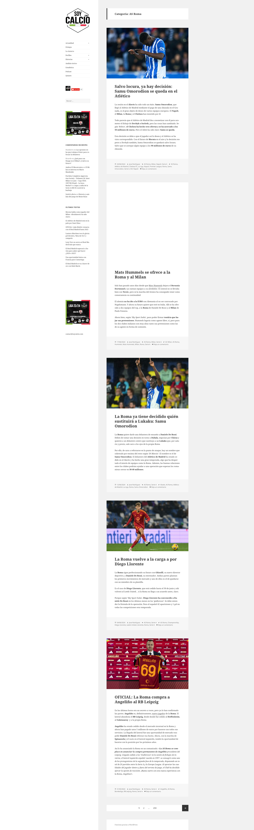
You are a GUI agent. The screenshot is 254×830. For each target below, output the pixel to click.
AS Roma (147, 164)
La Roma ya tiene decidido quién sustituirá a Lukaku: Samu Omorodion (146, 421)
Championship (173, 622)
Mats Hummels (155, 285)
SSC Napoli (134, 169)
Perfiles (68, 55)
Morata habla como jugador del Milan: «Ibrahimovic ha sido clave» (77, 214)
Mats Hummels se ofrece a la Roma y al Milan (142, 274)
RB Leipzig (127, 791)
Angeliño (163, 789)
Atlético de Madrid (121, 166)
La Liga (140, 166)
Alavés (162, 485)
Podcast (68, 71)
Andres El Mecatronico (74, 167)
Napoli (158, 164)
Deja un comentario (149, 169)
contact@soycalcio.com (74, 334)
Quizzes (68, 76)
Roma (164, 166)
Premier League (156, 166)
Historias (69, 59)
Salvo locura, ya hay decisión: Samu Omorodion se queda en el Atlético (146, 91)
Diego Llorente (120, 625)
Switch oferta (71, 194)
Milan (153, 164)
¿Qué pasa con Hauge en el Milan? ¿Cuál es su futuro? (77, 160)
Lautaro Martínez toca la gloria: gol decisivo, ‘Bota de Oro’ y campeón (78, 235)
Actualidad (70, 43)
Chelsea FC (133, 166)
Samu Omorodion (141, 487)
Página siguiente (185, 808)
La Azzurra (70, 51)
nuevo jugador (158, 713)
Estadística (70, 67)
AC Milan (168, 342)
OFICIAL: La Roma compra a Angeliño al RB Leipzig (142, 699)
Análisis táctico (71, 63)
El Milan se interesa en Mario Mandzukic (78, 169)
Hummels (118, 344)
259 (155, 808)
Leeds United (131, 625)
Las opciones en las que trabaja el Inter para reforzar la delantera (77, 152)
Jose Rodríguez (134, 164)
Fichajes (69, 47)
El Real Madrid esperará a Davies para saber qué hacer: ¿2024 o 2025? (77, 250)
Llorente (140, 625)
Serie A (164, 164)
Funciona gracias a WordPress (126, 825)
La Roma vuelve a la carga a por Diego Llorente (146, 561)
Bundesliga (119, 791)
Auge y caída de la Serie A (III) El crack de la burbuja (77, 187)
